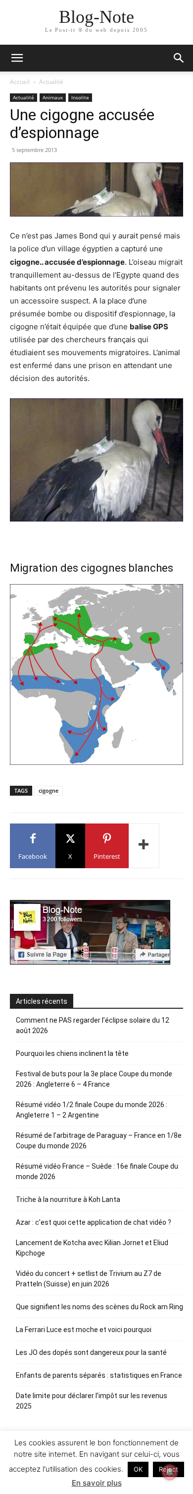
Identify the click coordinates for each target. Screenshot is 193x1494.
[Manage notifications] (170, 1472)
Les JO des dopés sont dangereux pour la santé (91, 1352)
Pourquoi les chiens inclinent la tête (72, 1053)
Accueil (20, 81)
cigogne (48, 790)
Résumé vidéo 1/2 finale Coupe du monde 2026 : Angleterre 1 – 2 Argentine (91, 1110)
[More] (144, 845)
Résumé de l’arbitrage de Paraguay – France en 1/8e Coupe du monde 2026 (99, 1140)
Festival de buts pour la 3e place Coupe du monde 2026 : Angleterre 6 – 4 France (94, 1079)
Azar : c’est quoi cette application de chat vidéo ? (93, 1222)
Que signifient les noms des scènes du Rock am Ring (99, 1307)
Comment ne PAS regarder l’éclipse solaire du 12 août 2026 (92, 1025)
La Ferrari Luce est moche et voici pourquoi (83, 1330)
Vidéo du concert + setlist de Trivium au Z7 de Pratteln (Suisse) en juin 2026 (88, 1279)
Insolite (80, 97)
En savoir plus (97, 1483)
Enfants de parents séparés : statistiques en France (99, 1375)
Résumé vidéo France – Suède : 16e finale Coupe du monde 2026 (97, 1171)
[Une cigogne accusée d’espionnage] (96, 189)
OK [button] (138, 1469)
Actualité (51, 81)
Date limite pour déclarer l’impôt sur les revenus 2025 (91, 1401)
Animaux (53, 97)
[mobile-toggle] (17, 58)
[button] (179, 58)
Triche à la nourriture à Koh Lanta (68, 1199)
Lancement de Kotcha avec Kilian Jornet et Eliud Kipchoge (92, 1248)
